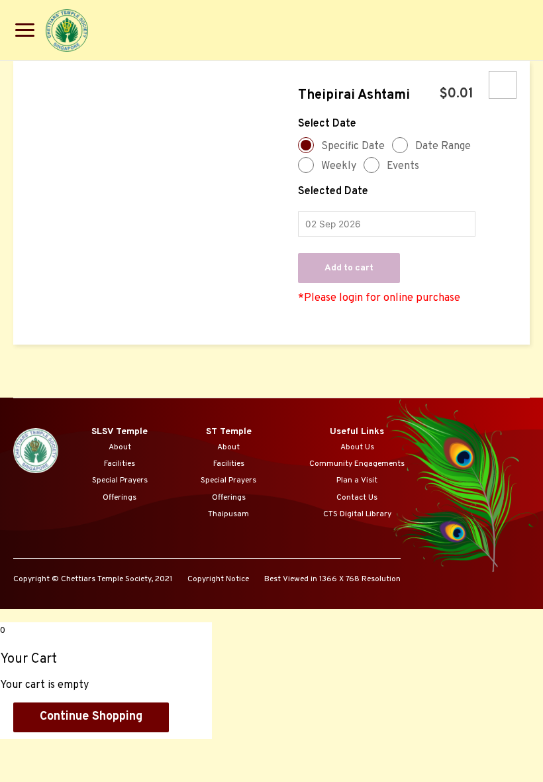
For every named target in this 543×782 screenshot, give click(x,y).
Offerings (119, 497)
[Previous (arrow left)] (26, 766)
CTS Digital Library (357, 514)
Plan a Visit (356, 480)
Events (403, 166)
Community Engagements (357, 464)
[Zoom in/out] (191, 749)
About (120, 447)
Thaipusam (228, 514)
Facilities (119, 464)
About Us (357, 447)
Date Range (443, 146)
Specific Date (353, 146)
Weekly (338, 166)
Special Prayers (120, 480)
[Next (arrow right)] (81, 766)
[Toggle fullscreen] (136, 749)
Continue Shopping (91, 716)
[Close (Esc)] (26, 749)
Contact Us (356, 497)
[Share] (81, 749)
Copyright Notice (218, 579)
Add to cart (348, 268)
